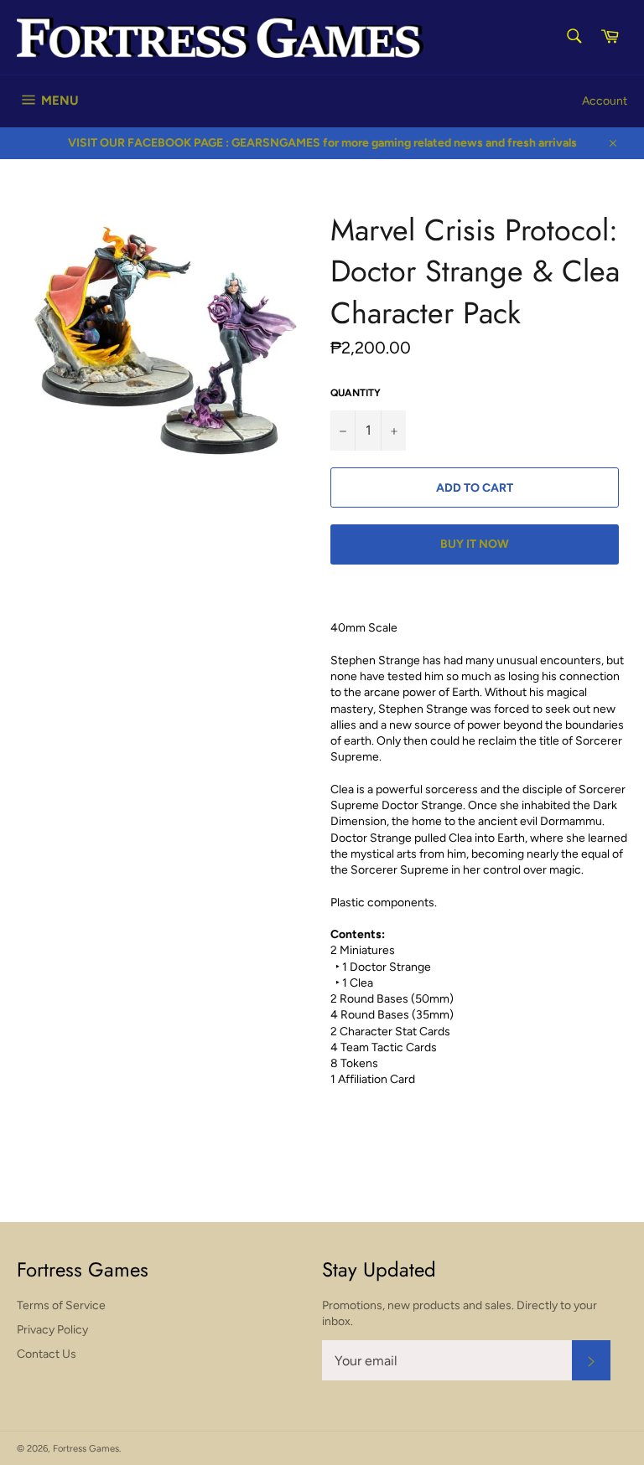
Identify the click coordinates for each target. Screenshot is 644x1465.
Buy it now (474, 544)
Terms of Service (61, 1305)
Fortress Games (86, 1448)
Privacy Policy (52, 1330)
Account (604, 101)
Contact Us (46, 1354)
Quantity (355, 393)
